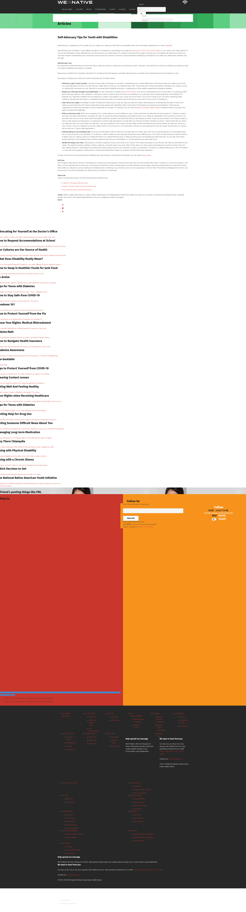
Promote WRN (139, 799)
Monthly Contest (140, 806)
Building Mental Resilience (160, 719)
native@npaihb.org (175, 759)
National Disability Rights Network (148, 108)
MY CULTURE (90, 714)
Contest (69, 746)
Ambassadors (71, 743)
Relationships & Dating (74, 834)
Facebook (8, 502)
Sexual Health (71, 838)
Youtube (7, 505)
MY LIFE (110, 714)
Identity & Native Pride (92, 723)
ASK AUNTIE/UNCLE (70, 783)
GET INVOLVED (68, 734)
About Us (92, 737)
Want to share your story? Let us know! (147, 870)
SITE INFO (111, 734)
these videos (146, 155)
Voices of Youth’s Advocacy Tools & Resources (79, 186)
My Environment (140, 793)
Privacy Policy (139, 818)
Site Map (115, 737)
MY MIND (156, 714)
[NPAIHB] (185, 2)
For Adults (92, 740)
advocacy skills (130, 92)
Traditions (92, 717)
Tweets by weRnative (7, 554)
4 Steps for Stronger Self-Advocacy (75, 183)
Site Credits (116, 746)
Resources (93, 744)
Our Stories (184, 726)
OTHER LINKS (90, 734)
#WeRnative (66, 900)
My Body (115, 717)
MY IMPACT (179, 714)
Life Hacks (115, 720)
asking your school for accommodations (147, 51)
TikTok (6, 512)
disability (169, 46)
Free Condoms (71, 825)
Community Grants (73, 850)
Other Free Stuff (72, 828)
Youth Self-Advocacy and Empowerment (77, 190)
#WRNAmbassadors (69, 904)
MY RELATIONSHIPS (70, 831)
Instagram (8, 509)
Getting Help (139, 841)
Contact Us (70, 750)
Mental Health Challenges (161, 728)
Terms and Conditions (145, 527)
